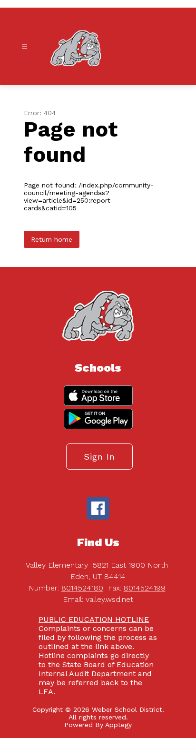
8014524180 (82, 587)
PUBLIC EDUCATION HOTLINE (94, 619)
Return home (51, 239)
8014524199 (145, 587)
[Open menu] (24, 46)
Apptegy (118, 724)
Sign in (99, 457)
